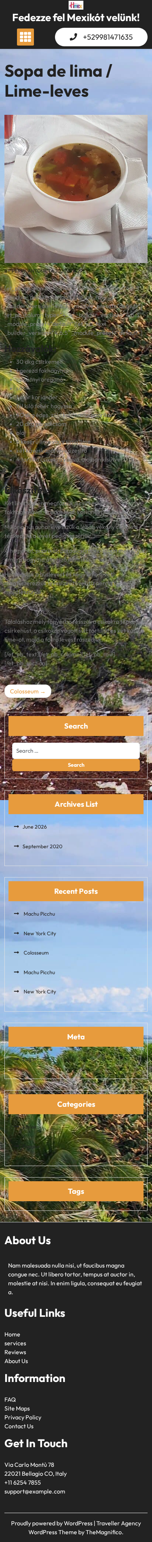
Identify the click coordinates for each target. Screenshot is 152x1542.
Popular (31, 1146)
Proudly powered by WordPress (52, 1523)
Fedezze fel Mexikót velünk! (76, 17)
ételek (30, 1126)
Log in (30, 1059)
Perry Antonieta (33, 271)
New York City (39, 933)
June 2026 (35, 826)
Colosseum (24, 691)
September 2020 (42, 846)
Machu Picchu (39, 913)
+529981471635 (108, 36)
